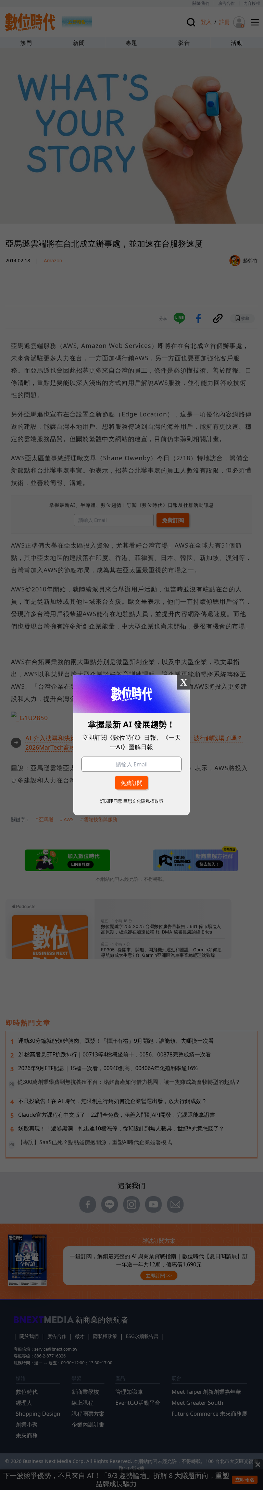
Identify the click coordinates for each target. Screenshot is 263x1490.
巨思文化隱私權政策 (143, 801)
